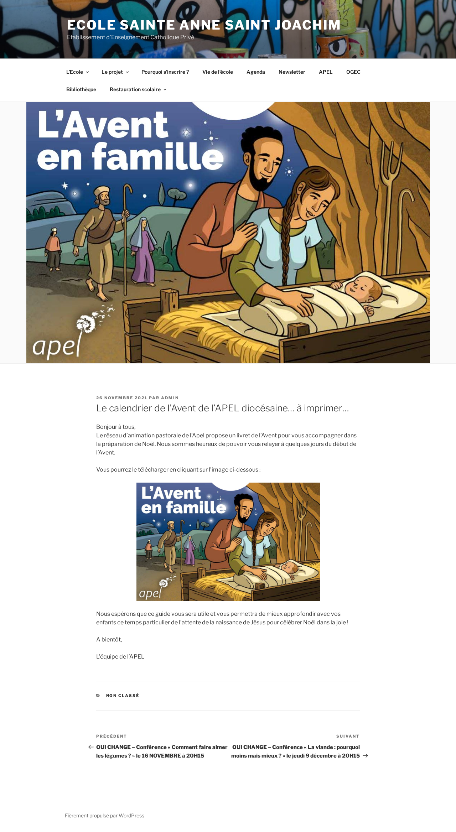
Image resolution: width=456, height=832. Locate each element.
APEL (326, 72)
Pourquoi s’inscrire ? (165, 72)
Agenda (256, 72)
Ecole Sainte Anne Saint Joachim (204, 25)
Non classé (123, 695)
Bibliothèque (81, 89)
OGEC (353, 72)
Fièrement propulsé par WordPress (104, 815)
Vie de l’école (217, 72)
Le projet (112, 72)
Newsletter (292, 72)
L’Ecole (74, 72)
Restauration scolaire (135, 89)
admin (170, 397)
